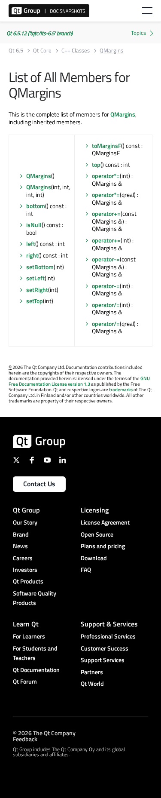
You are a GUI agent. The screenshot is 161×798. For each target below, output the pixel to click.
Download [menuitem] (94, 557)
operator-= (106, 259)
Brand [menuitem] (21, 534)
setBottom (40, 266)
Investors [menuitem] (25, 569)
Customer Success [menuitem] (104, 648)
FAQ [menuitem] (86, 569)
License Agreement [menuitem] (105, 522)
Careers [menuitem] (23, 557)
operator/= (106, 304)
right (32, 255)
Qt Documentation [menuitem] (36, 669)
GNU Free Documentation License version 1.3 (79, 381)
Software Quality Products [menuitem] (34, 598)
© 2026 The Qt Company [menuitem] (44, 732)
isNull (34, 224)
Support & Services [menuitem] (109, 624)
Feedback (25, 738)
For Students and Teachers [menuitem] (35, 653)
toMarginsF (106, 145)
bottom (35, 205)
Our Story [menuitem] (25, 522)
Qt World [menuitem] (92, 683)
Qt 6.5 (16, 50)
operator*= (106, 175)
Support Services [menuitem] (103, 659)
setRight (37, 289)
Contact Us (39, 484)
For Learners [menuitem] (29, 636)
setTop (34, 300)
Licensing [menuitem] (95, 510)
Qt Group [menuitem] (26, 510)
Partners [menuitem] (92, 671)
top (96, 164)
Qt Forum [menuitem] (25, 681)
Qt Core (42, 50)
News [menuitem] (20, 545)
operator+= (106, 213)
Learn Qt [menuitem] (26, 624)
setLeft (35, 277)
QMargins (122, 114)
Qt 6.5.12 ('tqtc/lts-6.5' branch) (39, 33)
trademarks (121, 389)
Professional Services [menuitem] (108, 636)
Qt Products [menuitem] (28, 581)
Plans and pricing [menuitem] (103, 545)
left (30, 243)
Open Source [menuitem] (97, 534)
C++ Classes (75, 50)
